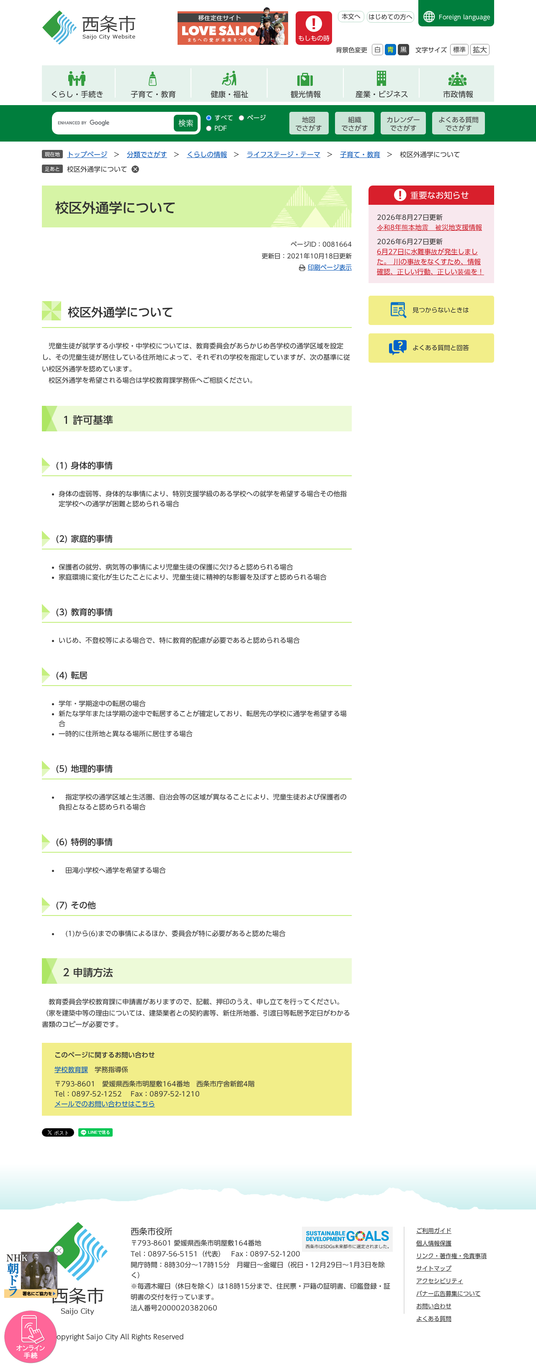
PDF (220, 128)
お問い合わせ (433, 1306)
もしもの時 (314, 38)
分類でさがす (147, 154)
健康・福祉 (229, 94)
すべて (223, 118)
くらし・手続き (77, 94)
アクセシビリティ (439, 1281)
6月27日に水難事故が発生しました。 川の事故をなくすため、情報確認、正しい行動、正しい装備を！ (430, 261)
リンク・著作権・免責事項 (451, 1256)
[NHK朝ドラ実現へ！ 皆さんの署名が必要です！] (30, 1275)
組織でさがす (354, 124)
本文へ (351, 16)
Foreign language (464, 17)
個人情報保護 (433, 1243)
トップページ (87, 154)
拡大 (480, 49)
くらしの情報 (207, 154)
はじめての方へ (390, 17)
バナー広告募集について (448, 1294)
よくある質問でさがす (458, 124)
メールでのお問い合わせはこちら (104, 1104)
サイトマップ (433, 1268)
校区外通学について (97, 169)
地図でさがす (308, 124)
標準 (459, 49)
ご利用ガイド (433, 1231)
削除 (135, 169)
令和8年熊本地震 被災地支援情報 (429, 227)
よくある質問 (433, 1319)
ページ (256, 118)
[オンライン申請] (30, 1337)
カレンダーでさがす (403, 124)
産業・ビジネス (382, 94)
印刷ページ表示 (330, 267)
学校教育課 (71, 1069)
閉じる (59, 1251)
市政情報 (458, 94)
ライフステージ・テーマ (283, 154)
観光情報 (306, 94)
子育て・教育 (153, 94)
